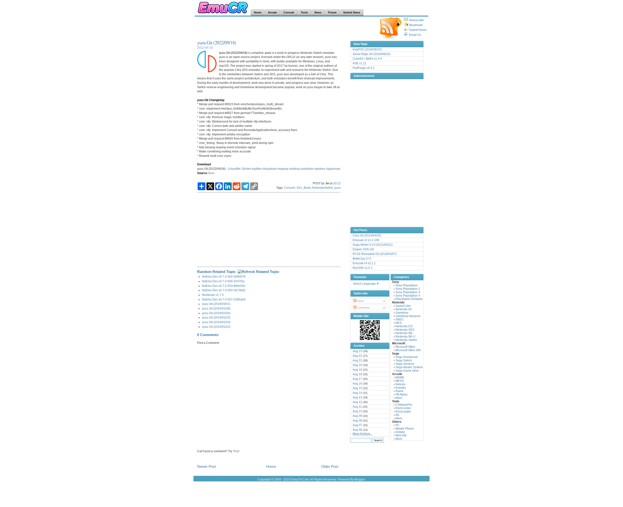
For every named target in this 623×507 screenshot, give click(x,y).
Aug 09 (357, 416)
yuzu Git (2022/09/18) (216, 42)
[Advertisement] (285, 28)
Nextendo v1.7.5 (213, 294)
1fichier (246, 168)
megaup (282, 168)
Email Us (415, 35)
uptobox (319, 168)
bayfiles (257, 168)
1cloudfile (234, 168)
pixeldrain (307, 168)
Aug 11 (357, 406)
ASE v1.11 (359, 63)
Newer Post (206, 466)
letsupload (270, 168)
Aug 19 (357, 369)
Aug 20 (357, 365)
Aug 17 (357, 379)
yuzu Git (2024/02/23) (216, 326)
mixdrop (294, 168)
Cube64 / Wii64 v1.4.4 (367, 58)
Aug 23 (357, 351)
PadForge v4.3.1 (364, 68)
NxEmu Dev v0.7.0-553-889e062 (224, 285)
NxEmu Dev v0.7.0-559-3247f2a (223, 281)
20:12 (337, 183)
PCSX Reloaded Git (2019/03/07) (375, 254)
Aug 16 (357, 383)
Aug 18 (357, 374)
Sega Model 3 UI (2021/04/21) (373, 244)
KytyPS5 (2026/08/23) (367, 49)
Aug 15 (357, 388)
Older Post (329, 466)
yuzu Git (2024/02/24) (216, 322)
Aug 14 (357, 392)
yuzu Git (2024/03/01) (216, 303)
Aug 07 (357, 425)
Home (271, 466)
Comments (363, 307)
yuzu (268, 52)
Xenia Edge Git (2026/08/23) (371, 54)
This (235, 451)
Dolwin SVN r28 (363, 249)
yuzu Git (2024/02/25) (216, 317)
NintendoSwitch (322, 187)
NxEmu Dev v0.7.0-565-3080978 (224, 276)
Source (202, 173)
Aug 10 (357, 411)
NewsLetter (416, 20)
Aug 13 (357, 397)
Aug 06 (357, 430)
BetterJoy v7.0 (362, 258)
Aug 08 (357, 420)
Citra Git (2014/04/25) (367, 235)
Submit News (418, 30)
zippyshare (333, 168)
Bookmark (416, 25)
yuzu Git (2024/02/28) (216, 308)
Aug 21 (357, 360)
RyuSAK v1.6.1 (363, 268)
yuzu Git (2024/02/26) (216, 313)
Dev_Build (304, 187)
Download (204, 164)
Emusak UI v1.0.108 (366, 240)
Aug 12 (357, 402)
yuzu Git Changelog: (211, 100)
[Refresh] (258, 272)
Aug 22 (357, 355)
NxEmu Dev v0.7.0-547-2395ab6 (224, 299)
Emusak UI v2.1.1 (364, 263)
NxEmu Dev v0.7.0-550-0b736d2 (224, 290)
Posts (360, 301)
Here (211, 173)
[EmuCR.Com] (370, 330)
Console (289, 187)
